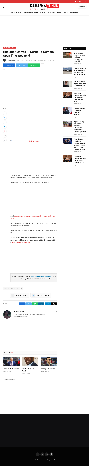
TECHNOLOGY (51, 13)
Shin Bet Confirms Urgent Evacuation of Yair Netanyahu (80, 84)
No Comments (42, 60)
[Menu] (4, 7)
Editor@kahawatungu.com (21, 242)
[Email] (5, 135)
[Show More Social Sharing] (42, 65)
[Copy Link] (5, 140)
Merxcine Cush (11, 60)
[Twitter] (5, 117)
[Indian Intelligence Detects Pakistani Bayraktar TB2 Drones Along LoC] (67, 70)
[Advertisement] (44, 30)
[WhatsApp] (5, 122)
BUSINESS (19, 13)
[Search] (85, 1)
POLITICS (42, 13)
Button (82, 7)
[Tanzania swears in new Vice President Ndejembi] (67, 110)
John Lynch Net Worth (11, 369)
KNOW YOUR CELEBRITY (31, 13)
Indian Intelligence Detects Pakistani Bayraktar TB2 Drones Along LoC (80, 71)
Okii (54, 460)
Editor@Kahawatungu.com (41, 276)
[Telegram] (5, 126)
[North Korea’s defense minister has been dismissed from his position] (67, 55)
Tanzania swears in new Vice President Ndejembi (79, 111)
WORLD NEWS (74, 13)
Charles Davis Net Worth (28, 370)
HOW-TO (65, 13)
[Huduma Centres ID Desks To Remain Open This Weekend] (30, 87)
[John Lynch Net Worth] (11, 361)
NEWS (13, 13)
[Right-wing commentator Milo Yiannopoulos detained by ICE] (67, 158)
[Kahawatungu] (44, 7)
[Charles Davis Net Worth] (30, 361)
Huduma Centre (15, 288)
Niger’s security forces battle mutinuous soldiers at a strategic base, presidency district (80, 127)
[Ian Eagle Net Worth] (49, 361)
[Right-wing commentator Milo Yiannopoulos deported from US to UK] (67, 95)
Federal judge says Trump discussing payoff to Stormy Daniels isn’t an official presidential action (80, 144)
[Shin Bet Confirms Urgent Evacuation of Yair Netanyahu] (67, 84)
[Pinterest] (5, 131)
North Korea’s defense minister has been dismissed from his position (79, 57)
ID (22, 288)
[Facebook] (5, 113)
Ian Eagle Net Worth (48, 369)
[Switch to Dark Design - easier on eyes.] (83, 1)
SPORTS (59, 13)
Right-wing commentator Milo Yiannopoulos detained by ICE (80, 159)
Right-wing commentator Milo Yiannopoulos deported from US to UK (80, 97)
